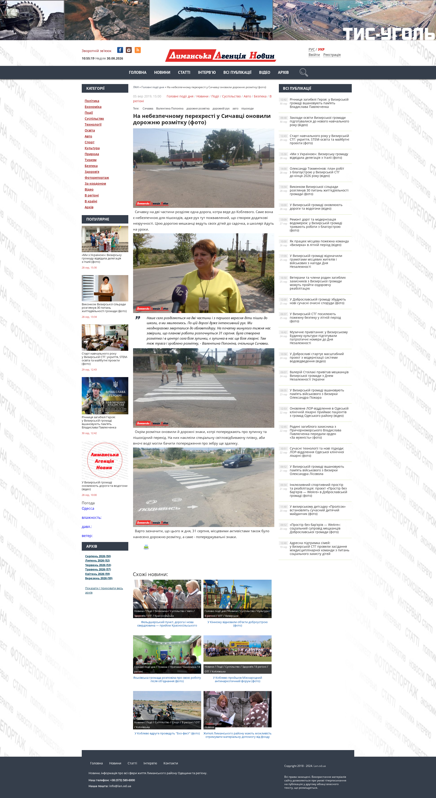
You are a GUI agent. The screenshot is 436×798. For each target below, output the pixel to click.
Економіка (93, 106)
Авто (88, 136)
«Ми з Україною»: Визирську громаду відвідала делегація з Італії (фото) (314, 156)
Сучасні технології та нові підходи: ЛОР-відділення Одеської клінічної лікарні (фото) (312, 452)
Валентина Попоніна (169, 108)
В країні (91, 201)
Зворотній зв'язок (96, 50)
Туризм (91, 160)
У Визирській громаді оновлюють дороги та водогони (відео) (311, 207)
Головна (137, 72)
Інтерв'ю (207, 72)
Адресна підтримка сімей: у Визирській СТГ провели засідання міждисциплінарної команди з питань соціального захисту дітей (314, 548)
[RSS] (138, 50)
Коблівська (218, 671)
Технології (93, 124)
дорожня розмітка (198, 108)
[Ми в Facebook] (120, 50)
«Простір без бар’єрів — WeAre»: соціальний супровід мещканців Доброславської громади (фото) (310, 528)
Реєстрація (332, 54)
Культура (92, 148)
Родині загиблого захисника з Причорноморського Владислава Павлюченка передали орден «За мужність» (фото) (310, 432)
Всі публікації (237, 72)
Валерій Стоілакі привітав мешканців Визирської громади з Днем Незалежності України (314, 375)
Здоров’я (92, 171)
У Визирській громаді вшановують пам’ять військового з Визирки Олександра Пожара (312, 394)
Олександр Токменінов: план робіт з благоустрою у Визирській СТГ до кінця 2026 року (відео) (312, 172)
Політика (92, 101)
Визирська (231, 615)
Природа (92, 154)
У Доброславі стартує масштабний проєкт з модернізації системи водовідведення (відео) (312, 357)
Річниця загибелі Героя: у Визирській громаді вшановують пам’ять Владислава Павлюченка (314, 103)
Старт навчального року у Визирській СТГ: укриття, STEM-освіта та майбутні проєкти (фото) (314, 139)
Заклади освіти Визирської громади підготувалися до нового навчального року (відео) (314, 121)
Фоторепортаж (97, 177)
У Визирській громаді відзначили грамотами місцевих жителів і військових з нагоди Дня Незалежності (311, 261)
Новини (162, 72)
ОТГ (149, 615)
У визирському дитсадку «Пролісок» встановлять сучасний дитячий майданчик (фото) (313, 510)
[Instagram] (129, 50)
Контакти (171, 763)
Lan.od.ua (320, 766)
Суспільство (94, 118)
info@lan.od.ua (120, 786)
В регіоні (92, 195)
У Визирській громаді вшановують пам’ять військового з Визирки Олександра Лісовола (312, 470)
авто (235, 108)
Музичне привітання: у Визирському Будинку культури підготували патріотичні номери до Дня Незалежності (314, 337)
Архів (283, 72)
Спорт (89, 142)
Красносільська (164, 615)
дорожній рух (221, 108)
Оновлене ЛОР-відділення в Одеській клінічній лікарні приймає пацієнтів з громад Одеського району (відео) (314, 412)
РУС (312, 49)
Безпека (91, 166)
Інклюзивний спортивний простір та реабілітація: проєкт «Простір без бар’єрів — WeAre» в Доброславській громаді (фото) (313, 490)
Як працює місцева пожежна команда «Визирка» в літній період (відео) (314, 243)
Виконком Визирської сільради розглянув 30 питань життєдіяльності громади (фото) (314, 190)
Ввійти (314, 54)
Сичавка (148, 108)
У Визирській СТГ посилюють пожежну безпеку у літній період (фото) (310, 317)
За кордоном (95, 183)
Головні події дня (180, 96)
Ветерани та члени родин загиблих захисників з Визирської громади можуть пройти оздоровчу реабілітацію (313, 283)
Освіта (90, 130)
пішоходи (247, 108)
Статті (184, 72)
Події (89, 112)
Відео (264, 72)
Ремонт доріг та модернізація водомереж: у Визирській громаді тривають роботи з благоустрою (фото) (311, 224)
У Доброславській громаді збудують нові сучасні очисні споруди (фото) (313, 301)
